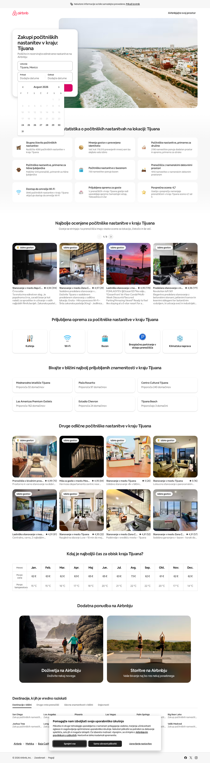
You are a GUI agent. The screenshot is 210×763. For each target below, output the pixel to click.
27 (41, 125)
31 (23, 131)
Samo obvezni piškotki (105, 743)
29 (53, 125)
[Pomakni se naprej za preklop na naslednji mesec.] (59, 87)
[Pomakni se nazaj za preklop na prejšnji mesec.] (23, 87)
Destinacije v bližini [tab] (22, 704)
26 (35, 125)
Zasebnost (39, 757)
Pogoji (51, 757)
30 (59, 125)
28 (47, 125)
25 (29, 125)
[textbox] (31, 78)
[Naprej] (110, 236)
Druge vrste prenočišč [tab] (48, 704)
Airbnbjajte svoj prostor (182, 13)
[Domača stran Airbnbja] (20, 13)
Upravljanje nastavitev (140, 743)
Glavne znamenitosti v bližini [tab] (78, 704)
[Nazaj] (99, 236)
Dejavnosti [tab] (103, 704)
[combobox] (45, 67)
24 (22, 125)
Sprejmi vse (69, 743)
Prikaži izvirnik (133, 4)
